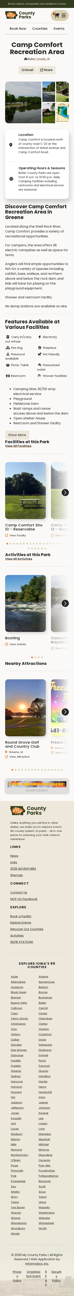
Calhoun (16, 1008)
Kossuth (16, 1118)
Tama (42, 1197)
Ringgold (45, 1181)
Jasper (43, 1102)
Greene (16, 1071)
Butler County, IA (39, 59)
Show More (17, 435)
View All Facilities (18, 446)
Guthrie (16, 1076)
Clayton (44, 1029)
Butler (42, 1003)
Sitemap (16, 875)
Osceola (44, 1160)
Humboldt (45, 1092)
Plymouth (17, 1171)
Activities (17, 936)
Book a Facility (20, 916)
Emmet (43, 1055)
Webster (44, 1218)
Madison (16, 1134)
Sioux (42, 1192)
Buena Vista (19, 1003)
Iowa (42, 1097)
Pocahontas (47, 1171)
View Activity (17, 644)
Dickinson (45, 1050)
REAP (46, 1278)
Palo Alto (45, 1165)
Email (29, 70)
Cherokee (45, 1018)
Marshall (44, 1139)
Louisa (43, 1123)
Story (14, 1197)
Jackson (16, 1102)
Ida (13, 1097)
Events (59, 28)
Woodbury (18, 1228)
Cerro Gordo (19, 1018)
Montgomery (19, 1155)
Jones (15, 1113)
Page (14, 1165)
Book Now (18, 28)
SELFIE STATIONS (21, 942)
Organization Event (33, 1274)
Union (42, 1202)
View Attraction (19, 757)
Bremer (16, 997)
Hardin (43, 1081)
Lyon (42, 1129)
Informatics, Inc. (37, 1264)
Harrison (16, 1087)
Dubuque (17, 1055)
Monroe (44, 1150)
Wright (15, 1234)
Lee (41, 1118)
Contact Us (18, 892)
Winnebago (19, 1223)
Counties (39, 28)
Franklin (16, 1066)
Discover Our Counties (26, 929)
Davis (42, 1040)
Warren (16, 1213)
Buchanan (45, 997)
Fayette (16, 1061)
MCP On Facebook (23, 899)
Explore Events (20, 923)
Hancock (17, 1081)
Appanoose (47, 982)
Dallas (15, 1040)
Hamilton (45, 1076)
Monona (16, 1150)
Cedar (43, 1013)
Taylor (15, 1202)
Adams (43, 977)
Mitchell (44, 1144)
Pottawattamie (48, 1176)
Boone (43, 992)
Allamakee (18, 982)
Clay (14, 1029)
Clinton (15, 1034)
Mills (13, 1144)
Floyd (42, 1061)
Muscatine (45, 1155)
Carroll (43, 1008)
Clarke (43, 1024)
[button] (7, 543)
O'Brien (16, 1160)
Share (47, 70)
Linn (13, 1123)
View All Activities (18, 559)
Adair (14, 977)
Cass (14, 1013)
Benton (43, 987)
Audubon (17, 987)
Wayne (15, 1218)
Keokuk (44, 1113)
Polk (13, 1176)
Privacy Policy (17, 1276)
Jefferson (17, 1108)
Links (13, 862)
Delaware (45, 1045)
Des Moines (19, 1050)
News (14, 856)
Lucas (15, 1129)
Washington (47, 1213)
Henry (42, 1087)
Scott (42, 1186)
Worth (43, 1228)
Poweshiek (18, 1181)
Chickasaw (18, 1024)
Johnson (44, 1108)
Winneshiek (46, 1223)
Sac (13, 1186)
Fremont (44, 1066)
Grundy (43, 1071)
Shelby (15, 1192)
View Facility (17, 535)
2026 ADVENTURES (23, 869)
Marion (15, 1139)
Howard (16, 1092)
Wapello (44, 1207)
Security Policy (56, 1276)
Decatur (16, 1045)
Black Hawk (18, 992)
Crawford (45, 1034)
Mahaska (45, 1134)
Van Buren (18, 1207)
